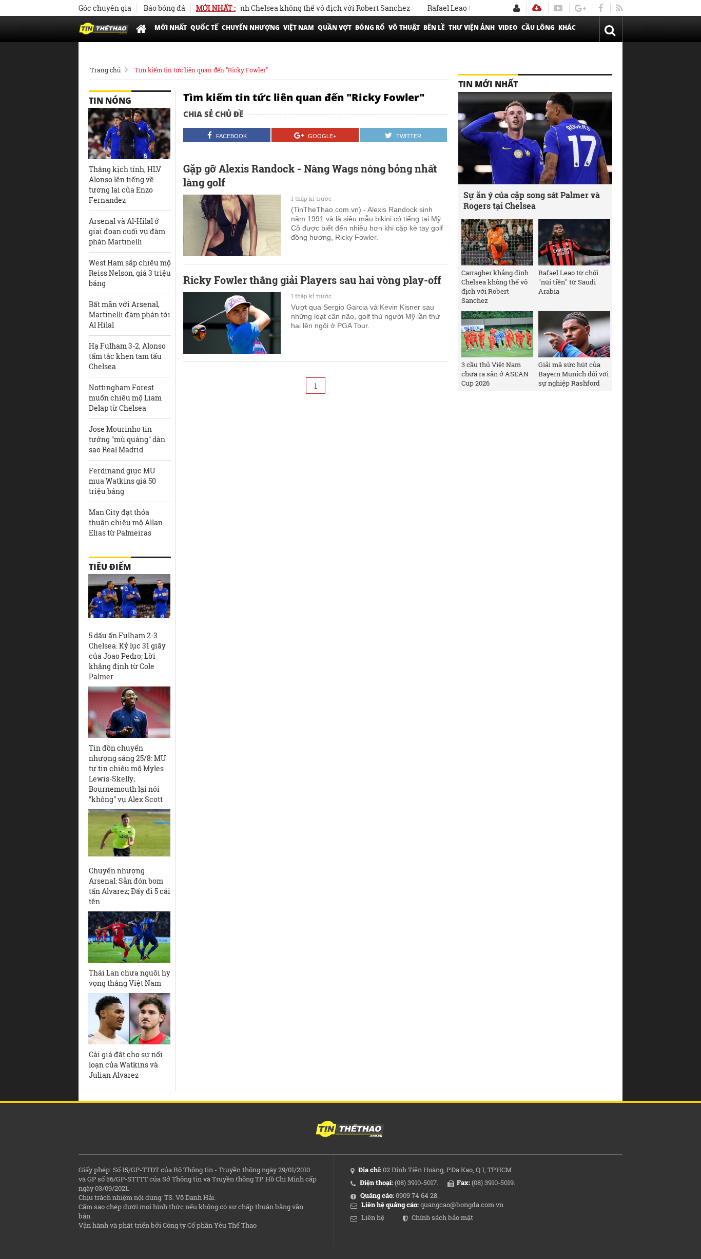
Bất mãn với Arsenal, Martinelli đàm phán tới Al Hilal (129, 314)
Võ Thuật (404, 27)
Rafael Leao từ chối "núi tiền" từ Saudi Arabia (568, 282)
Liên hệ (372, 1217)
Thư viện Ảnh (472, 27)
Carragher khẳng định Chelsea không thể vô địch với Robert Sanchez (278, 8)
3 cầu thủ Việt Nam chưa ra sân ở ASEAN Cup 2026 (495, 374)
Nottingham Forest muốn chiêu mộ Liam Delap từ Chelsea (125, 398)
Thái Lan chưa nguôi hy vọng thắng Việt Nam (129, 978)
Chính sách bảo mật (442, 1217)
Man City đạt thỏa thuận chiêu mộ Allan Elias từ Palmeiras (126, 522)
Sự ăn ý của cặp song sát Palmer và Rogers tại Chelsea (531, 200)
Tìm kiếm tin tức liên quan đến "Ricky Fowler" (201, 70)
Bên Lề (434, 27)
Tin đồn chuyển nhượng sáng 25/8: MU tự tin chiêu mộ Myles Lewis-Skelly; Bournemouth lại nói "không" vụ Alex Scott (127, 773)
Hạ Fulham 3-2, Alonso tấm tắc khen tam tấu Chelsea (127, 356)
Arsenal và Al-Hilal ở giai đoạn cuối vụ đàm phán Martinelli (127, 231)
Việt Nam (298, 27)
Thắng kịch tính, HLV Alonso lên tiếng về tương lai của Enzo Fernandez (125, 184)
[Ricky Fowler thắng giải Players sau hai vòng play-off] (232, 323)
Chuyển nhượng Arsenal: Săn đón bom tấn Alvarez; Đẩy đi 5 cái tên (129, 886)
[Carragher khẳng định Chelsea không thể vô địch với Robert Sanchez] (497, 242)
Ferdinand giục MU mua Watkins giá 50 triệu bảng (122, 481)
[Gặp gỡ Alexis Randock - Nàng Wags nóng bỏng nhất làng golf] (232, 225)
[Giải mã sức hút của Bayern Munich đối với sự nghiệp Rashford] (574, 334)
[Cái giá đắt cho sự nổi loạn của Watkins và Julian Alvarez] (129, 1018)
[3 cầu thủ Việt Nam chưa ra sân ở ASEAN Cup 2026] (497, 334)
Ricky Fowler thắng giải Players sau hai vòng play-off (312, 280)
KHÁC (567, 27)
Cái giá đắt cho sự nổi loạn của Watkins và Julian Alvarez (126, 1065)
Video (508, 27)
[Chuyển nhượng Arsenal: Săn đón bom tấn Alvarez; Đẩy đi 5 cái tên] (129, 835)
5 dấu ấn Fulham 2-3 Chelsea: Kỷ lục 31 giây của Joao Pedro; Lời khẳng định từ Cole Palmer (127, 656)
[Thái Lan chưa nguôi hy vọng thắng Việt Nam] (129, 937)
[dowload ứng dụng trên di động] (536, 8)
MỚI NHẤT (170, 27)
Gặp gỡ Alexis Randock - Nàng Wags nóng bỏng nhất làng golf (310, 175)
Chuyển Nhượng (251, 27)
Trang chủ (105, 70)
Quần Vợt (335, 27)
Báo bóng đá (164, 8)
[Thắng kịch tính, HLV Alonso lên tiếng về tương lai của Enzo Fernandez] (129, 133)
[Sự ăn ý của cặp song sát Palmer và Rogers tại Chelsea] (535, 138)
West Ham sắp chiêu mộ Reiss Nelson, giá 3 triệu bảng (130, 273)
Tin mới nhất (488, 84)
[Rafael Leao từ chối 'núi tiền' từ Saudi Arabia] (574, 242)
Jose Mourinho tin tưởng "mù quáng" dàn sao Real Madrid (127, 439)
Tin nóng (110, 100)
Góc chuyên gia (105, 8)
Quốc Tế (204, 27)
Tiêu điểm (110, 567)
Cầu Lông (538, 27)
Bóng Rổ (370, 27)
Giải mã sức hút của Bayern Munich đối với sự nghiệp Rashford (573, 374)
